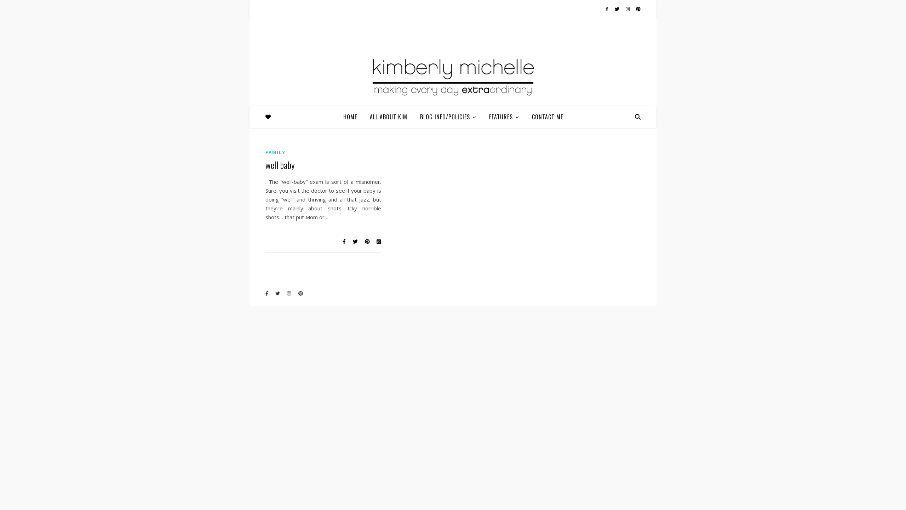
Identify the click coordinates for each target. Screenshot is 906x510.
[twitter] (617, 9)
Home (350, 117)
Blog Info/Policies (445, 117)
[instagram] (628, 9)
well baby (280, 164)
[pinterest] (638, 9)
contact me (547, 117)
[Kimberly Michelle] (453, 76)
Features (501, 117)
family (275, 152)
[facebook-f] (607, 9)
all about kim (388, 117)
